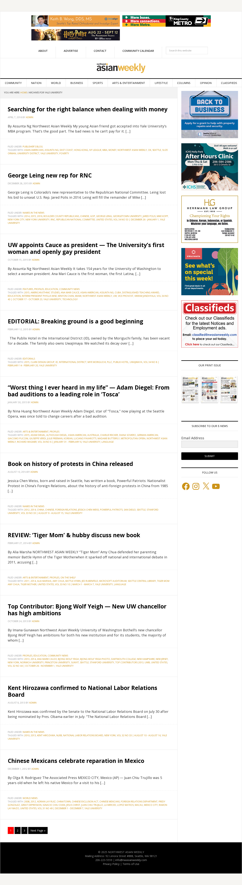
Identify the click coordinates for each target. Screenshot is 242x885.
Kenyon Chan (66, 296)
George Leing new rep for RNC (50, 175)
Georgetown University (127, 216)
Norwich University (32, 662)
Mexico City (151, 805)
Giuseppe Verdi (37, 438)
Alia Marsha (44, 581)
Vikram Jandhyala (145, 296)
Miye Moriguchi (97, 362)
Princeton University (57, 662)
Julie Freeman (55, 438)
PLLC (109, 362)
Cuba (118, 292)
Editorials (29, 358)
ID (57, 362)
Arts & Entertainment (36, 431)
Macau (139, 805)
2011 (26, 581)
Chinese (84, 216)
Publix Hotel (121, 362)
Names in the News (33, 212)
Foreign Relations (66, 509)
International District (72, 362)
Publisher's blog (33, 146)
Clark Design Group (42, 362)
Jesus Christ (73, 805)
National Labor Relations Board (83, 735)
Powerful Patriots (111, 509)
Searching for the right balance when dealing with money (88, 109)
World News (30, 798)
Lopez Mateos (125, 805)
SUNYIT (75, 662)
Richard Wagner (27, 441)
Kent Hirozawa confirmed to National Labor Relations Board (82, 691)
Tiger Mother (28, 584)
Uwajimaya (136, 362)
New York (13, 662)
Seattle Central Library (142, 581)
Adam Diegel (38, 435)
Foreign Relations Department (139, 801)
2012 (26, 509)
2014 (26, 216)
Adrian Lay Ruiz (46, 801)
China (40, 509)
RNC (53, 219)
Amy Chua (58, 581)
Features (28, 289)
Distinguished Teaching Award (140, 292)
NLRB (59, 735)
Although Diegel (56, 435)
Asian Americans (33, 150)
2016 (39, 216)
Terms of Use (131, 864)
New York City (16, 219)
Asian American (89, 292)
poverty (64, 153)
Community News (69, 289)
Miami (78, 296)
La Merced (110, 805)
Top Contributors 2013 (129, 662)
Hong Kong (81, 150)
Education (51, 289)
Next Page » (37, 830)
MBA (104, 150)
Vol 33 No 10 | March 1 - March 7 (74, 584)
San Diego (130, 509)
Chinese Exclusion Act (85, 801)
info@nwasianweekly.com (131, 860)
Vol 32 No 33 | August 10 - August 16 (139, 735)
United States (104, 219)
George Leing (104, 216)
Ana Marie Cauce (47, 659)
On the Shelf (68, 577)
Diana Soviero (127, 435)
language (108, 441)
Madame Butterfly (109, 438)
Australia (93, 435)
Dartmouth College (123, 659)
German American (147, 435)
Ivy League (95, 150)
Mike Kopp (162, 216)
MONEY (112, 150)
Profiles (39, 289)
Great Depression (31, 805)
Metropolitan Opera (133, 438)
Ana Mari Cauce (70, 292)
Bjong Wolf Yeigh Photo (95, 659)
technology (70, 299)
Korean (68, 438)
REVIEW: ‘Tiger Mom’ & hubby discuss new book (74, 535)
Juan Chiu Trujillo (92, 805)
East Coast (66, 150)
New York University (38, 219)
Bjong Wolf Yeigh (68, 659)
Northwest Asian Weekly (121, 68)
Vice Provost (125, 296)
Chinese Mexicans (109, 801)
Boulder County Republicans (61, 216)
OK (149, 150)
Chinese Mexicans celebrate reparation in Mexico (76, 761)
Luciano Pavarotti (85, 438)
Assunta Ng (52, 150)
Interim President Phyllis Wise (39, 296)
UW (115, 296)
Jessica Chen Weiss (88, 509)
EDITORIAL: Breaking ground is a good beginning (75, 321)
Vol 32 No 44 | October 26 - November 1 (31, 665)
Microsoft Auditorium (113, 581)
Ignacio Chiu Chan (54, 805)
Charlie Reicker (109, 435)
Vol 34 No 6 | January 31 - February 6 (59, 441)
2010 (26, 735)
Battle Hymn (73, 581)
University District (28, 153)
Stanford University (102, 662)
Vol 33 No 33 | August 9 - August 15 (42, 513)
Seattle (156, 150)
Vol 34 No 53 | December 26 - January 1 (136, 219)
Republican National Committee (75, 219)
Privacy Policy (111, 864)
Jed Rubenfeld (90, 581)
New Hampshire (146, 659)
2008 (26, 801)
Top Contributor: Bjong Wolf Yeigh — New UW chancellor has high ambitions (87, 609)
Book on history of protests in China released (70, 464)
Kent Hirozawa (46, 735)
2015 (33, 216)
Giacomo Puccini (18, 438)
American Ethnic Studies (45, 292)
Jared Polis (149, 216)
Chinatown (64, 801)
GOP (92, 216)
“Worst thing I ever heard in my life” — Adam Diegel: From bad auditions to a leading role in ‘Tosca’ (89, 391)
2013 (26, 659)
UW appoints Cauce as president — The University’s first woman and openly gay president (86, 248)
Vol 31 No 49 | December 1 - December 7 (60, 808)
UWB (147, 662)
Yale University (49, 153)
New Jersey (162, 659)
